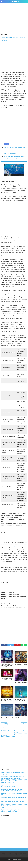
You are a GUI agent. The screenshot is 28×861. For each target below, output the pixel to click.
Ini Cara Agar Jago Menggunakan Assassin (20, 718)
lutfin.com (14, 2)
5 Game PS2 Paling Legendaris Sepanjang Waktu (14, 147)
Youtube (3, 853)
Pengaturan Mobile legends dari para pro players (7, 718)
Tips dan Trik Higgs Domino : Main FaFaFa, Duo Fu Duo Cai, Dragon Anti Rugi (7, 679)
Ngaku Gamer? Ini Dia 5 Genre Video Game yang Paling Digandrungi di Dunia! (14, 157)
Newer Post (4, 723)
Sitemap (19, 854)
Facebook (9, 853)
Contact (24, 853)
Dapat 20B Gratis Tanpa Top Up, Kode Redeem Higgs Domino (7, 700)
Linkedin (15, 853)
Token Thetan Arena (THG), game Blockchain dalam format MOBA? (7, 665)
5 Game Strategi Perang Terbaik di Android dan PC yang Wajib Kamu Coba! (14, 152)
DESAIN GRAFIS (6, 730)
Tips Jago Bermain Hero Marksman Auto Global (20, 700)
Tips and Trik (19, 736)
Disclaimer (13, 854)
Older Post (23, 723)
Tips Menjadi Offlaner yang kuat (21, 683)
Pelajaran (5, 735)
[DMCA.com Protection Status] (5, 815)
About (19, 853)
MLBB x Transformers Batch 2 (21, 665)
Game (4, 733)
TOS (24, 854)
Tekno (17, 734)
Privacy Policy (6, 854)
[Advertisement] (14, 18)
